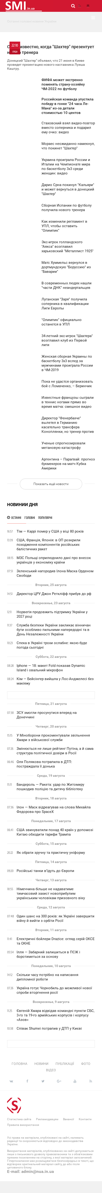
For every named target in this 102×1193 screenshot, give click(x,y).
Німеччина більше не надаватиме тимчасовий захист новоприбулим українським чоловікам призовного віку (51, 893)
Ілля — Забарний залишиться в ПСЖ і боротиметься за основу (48, 954)
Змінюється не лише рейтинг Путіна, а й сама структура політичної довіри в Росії (55, 750)
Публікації (65, 1064)
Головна (19, 1064)
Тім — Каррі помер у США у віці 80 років (50, 531)
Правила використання (23, 1125)
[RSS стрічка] (79, 6)
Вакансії (68, 1119)
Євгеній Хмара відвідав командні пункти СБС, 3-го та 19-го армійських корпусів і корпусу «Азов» (55, 1015)
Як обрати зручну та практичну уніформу (51, 852)
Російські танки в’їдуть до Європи (45, 871)
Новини (41, 1064)
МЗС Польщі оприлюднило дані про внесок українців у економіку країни (54, 560)
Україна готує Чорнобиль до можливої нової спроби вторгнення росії (54, 990)
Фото (85, 1064)
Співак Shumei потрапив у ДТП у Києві (49, 1028)
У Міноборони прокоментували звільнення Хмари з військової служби (53, 737)
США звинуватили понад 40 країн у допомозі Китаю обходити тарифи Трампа (55, 832)
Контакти (85, 1119)
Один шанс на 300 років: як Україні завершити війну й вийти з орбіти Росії (55, 918)
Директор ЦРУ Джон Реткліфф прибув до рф (54, 594)
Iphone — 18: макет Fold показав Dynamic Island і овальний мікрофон (51, 668)
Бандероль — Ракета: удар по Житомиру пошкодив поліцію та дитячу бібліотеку (50, 786)
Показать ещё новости (51, 484)
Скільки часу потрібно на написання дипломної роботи (47, 977)
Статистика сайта (19, 1119)
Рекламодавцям (47, 1119)
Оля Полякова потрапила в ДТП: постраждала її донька (44, 764)
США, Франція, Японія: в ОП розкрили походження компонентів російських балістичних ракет (48, 544)
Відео (51, 1070)
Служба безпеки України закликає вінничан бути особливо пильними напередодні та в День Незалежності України (54, 629)
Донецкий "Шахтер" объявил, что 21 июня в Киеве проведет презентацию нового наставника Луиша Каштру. (50, 57)
